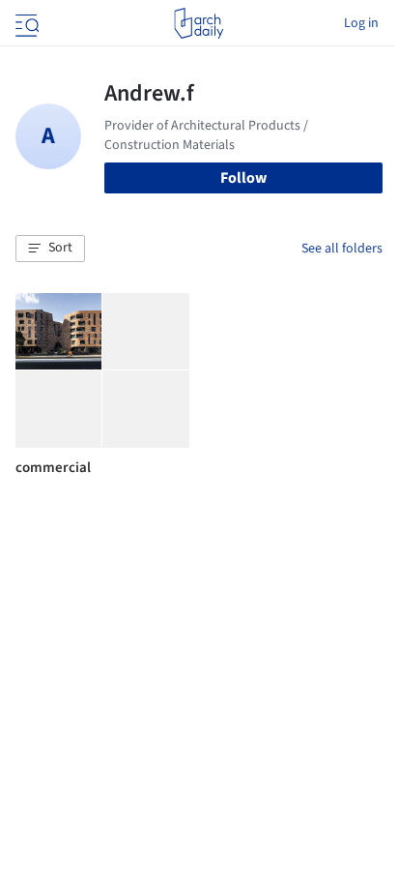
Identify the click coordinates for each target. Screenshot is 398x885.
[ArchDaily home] (198, 23)
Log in (361, 23)
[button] (50, 248)
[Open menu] (25, 23)
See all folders (342, 248)
